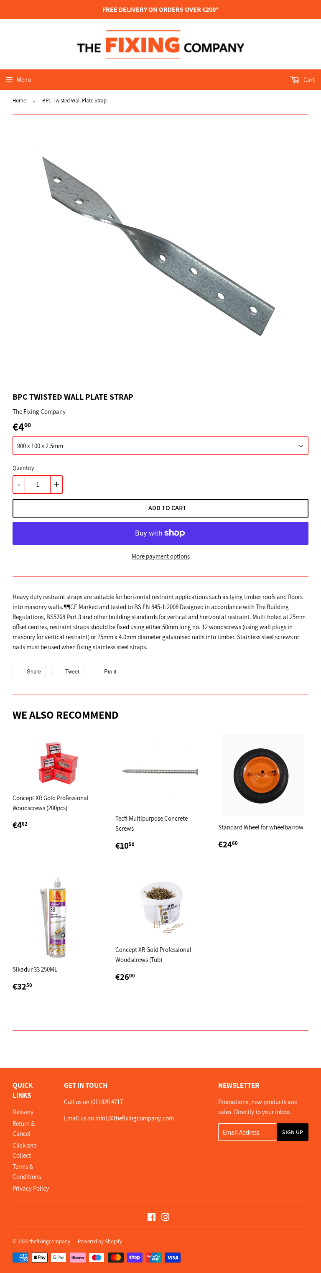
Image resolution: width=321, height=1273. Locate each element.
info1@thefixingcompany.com (134, 1118)
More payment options (161, 556)
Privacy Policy (31, 1188)
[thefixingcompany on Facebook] (151, 1218)
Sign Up (292, 1132)
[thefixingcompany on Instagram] (165, 1218)
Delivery (23, 1112)
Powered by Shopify (100, 1241)
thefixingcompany (49, 1241)
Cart (308, 80)
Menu (24, 80)
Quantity (23, 468)
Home (19, 100)
